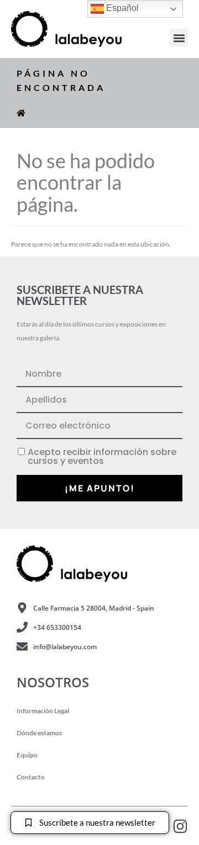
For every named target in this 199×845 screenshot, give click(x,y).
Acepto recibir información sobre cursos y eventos (102, 457)
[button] (179, 38)
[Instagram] (180, 826)
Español (121, 8)
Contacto (31, 777)
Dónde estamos (39, 733)
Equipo (27, 755)
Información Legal (43, 711)
